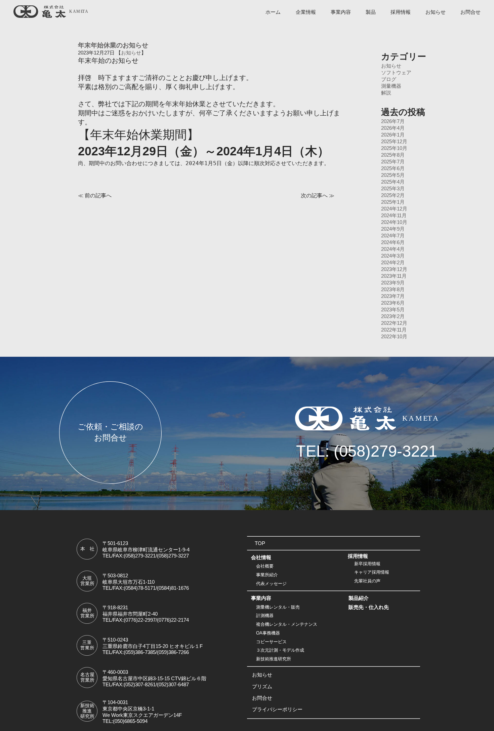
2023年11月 (394, 276)
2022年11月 (394, 330)
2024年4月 (393, 249)
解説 (386, 92)
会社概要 (265, 566)
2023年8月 (393, 289)
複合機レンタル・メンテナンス (286, 624)
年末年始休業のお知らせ (113, 45)
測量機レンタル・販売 (278, 607)
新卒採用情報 (367, 563)
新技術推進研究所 (273, 658)
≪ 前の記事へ (95, 195)
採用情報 (400, 12)
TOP (260, 543)
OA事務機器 (268, 633)
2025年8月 (393, 155)
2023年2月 (393, 316)
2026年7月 (393, 121)
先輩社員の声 (367, 580)
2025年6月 (393, 168)
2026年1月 (393, 135)
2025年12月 (394, 141)
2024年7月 (393, 235)
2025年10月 (394, 148)
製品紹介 (358, 598)
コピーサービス (271, 641)
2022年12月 (394, 323)
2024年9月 (393, 229)
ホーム (273, 12)
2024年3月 (393, 256)
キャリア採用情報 (371, 572)
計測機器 (265, 615)
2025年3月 (393, 188)
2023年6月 (393, 303)
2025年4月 (393, 182)
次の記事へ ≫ (317, 195)
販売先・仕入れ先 (368, 607)
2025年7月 (393, 161)
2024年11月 (394, 215)
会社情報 (261, 557)
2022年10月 (394, 336)
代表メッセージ (271, 583)
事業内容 (341, 12)
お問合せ (470, 12)
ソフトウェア (396, 72)
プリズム (262, 686)
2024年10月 (394, 222)
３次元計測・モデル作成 (280, 650)
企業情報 (306, 12)
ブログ (388, 79)
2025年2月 (393, 195)
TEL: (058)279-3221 (366, 451)
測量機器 (391, 86)
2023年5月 (393, 309)
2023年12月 (394, 269)
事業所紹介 (267, 574)
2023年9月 (393, 282)
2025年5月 (393, 175)
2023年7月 (393, 296)
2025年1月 (393, 202)
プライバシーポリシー (277, 709)
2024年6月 (393, 242)
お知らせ (435, 12)
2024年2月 (393, 262)
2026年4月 (393, 128)
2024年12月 (394, 208)
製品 (371, 12)
